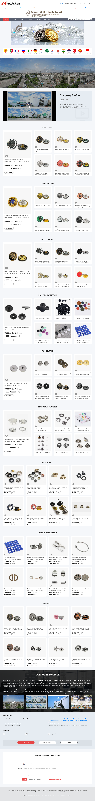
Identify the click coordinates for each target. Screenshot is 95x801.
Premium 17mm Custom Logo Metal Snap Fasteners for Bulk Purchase (81, 453)
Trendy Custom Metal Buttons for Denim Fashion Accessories (81, 660)
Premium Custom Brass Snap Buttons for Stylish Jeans (61, 453)
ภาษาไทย (69, 791)
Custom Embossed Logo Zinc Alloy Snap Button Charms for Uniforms (62, 285)
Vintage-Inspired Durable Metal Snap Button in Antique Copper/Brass (42, 150)
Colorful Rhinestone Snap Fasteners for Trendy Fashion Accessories (83, 429)
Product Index (73, 790)
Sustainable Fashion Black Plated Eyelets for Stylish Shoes (13, 487)
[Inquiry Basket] (78, 3)
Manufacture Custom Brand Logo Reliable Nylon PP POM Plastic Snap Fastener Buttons (63, 341)
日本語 (61, 791)
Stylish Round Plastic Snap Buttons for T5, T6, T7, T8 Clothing (16, 328)
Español (15, 791)
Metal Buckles (69, 720)
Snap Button (76, 720)
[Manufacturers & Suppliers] (11, 3)
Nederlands (48, 791)
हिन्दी (65, 791)
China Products (18, 790)
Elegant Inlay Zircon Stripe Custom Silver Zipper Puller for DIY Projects (58, 558)
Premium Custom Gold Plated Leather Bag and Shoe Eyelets (58, 487)
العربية (53, 791)
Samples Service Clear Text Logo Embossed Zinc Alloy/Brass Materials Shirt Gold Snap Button (62, 150)
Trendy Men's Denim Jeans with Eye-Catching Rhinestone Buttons (57, 660)
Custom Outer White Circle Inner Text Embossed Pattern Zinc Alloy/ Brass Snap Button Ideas (16, 161)
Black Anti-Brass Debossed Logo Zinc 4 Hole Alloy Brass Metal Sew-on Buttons (42, 397)
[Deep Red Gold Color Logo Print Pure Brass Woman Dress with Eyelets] (36, 506)
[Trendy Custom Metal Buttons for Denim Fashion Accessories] (81, 647)
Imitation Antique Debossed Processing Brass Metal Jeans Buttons (81, 229)
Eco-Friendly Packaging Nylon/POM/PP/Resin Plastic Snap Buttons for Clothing (12, 558)
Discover (39, 19)
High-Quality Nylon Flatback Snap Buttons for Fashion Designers (82, 341)
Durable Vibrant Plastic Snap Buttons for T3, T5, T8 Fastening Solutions (82, 317)
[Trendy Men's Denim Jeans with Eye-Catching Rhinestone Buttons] (58, 647)
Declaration (63, 795)
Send (24, 779)
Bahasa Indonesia (86, 791)
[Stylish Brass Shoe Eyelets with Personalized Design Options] (36, 475)
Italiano (37, 791)
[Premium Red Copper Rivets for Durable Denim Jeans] (13, 647)
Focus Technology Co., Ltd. (37, 795)
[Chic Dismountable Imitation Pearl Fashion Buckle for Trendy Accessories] (36, 577)
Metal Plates (56, 720)
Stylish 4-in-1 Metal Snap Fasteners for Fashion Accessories (83, 285)
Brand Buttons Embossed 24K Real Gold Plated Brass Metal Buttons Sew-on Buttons (83, 373)
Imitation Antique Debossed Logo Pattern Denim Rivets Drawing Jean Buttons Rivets (35, 628)
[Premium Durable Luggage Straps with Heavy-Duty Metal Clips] (13, 577)
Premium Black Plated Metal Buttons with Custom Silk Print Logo (82, 261)
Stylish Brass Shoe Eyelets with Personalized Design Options (34, 487)
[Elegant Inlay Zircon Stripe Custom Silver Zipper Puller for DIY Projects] (58, 546)
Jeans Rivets (67, 719)
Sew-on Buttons (83, 720)
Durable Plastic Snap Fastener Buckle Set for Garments (61, 317)
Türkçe (74, 791)
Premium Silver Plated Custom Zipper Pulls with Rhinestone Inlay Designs (35, 558)
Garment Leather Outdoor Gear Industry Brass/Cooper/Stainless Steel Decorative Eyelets (13, 519)
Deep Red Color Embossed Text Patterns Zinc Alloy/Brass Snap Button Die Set (62, 173)
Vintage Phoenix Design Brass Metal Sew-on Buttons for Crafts (62, 397)
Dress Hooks (63, 720)
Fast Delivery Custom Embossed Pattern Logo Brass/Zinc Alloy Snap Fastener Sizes (43, 285)
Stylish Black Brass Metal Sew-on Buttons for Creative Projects (82, 397)
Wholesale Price (49, 790)
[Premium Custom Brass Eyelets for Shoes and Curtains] (81, 506)
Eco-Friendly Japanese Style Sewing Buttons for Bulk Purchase (63, 373)
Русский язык (32, 791)
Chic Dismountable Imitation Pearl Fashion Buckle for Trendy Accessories (35, 589)
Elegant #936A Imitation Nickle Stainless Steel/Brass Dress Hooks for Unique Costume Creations (58, 589)
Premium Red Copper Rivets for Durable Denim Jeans (13, 660)
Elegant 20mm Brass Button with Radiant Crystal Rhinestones (42, 373)
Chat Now (88, 8)
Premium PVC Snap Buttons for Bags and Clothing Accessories (42, 341)
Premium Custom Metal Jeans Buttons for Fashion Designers (36, 660)
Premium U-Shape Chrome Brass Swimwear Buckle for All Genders (79, 558)
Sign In (61, 3)
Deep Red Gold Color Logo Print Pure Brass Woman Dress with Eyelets (35, 519)
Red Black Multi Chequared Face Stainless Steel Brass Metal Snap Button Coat (82, 173)
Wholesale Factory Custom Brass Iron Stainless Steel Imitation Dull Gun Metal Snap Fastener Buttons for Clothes (42, 453)
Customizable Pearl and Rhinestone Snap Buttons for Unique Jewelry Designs (16, 440)
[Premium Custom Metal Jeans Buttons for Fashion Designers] (36, 647)
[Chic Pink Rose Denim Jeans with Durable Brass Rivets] (58, 616)
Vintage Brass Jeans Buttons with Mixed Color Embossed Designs (62, 229)
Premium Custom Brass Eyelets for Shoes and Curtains (80, 519)
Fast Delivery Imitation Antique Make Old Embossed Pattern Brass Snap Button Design (82, 150)
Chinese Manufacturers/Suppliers (30, 790)
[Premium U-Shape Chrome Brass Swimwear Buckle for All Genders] (81, 546)
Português (20, 791)
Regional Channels (65, 790)
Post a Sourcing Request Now (54, 779)
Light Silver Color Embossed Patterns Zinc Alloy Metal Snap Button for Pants (42, 173)
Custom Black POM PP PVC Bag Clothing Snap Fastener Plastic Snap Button (42, 317)
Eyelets (51, 720)
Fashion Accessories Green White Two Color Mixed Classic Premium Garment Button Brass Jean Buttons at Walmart (42, 229)
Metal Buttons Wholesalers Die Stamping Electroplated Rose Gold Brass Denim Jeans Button (82, 206)
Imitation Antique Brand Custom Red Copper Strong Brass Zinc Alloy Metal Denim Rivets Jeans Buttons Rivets (80, 628)
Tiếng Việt (79, 791)
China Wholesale (41, 790)
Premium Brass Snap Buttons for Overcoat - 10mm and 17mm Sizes (62, 429)
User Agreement (56, 795)
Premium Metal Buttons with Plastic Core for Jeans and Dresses (63, 206)
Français (26, 791)
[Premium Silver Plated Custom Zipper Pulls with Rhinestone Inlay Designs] (36, 546)
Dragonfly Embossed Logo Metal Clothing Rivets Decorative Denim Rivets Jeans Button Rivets (13, 628)
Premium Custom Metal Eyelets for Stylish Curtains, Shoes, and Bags (57, 519)
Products (15, 19)
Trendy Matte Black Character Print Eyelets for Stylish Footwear (80, 487)
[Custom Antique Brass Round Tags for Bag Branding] (81, 577)
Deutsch (42, 791)
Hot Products (11, 790)
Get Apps (84, 3)
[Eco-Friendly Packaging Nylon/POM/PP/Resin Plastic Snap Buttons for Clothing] (13, 546)
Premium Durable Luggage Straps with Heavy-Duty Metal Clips (13, 589)
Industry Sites (57, 790)
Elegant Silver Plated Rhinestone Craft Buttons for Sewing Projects (15, 384)
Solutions (31, 19)
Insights (85, 790)
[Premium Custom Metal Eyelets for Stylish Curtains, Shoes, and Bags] (58, 506)
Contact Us (47, 19)
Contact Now (9, 172)
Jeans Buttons (60, 719)
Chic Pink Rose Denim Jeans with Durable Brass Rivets (58, 628)
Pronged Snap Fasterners (84, 719)
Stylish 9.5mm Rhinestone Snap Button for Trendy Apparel (42, 429)
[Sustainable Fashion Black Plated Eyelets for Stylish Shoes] (13, 475)
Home (6, 19)
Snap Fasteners (74, 719)
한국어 (57, 791)
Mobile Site (79, 790)
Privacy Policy (69, 795)
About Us (23, 19)
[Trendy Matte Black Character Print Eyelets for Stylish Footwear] (81, 475)
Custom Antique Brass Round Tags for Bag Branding (81, 589)
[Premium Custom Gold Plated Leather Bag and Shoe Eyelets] (58, 475)
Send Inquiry (78, 8)
